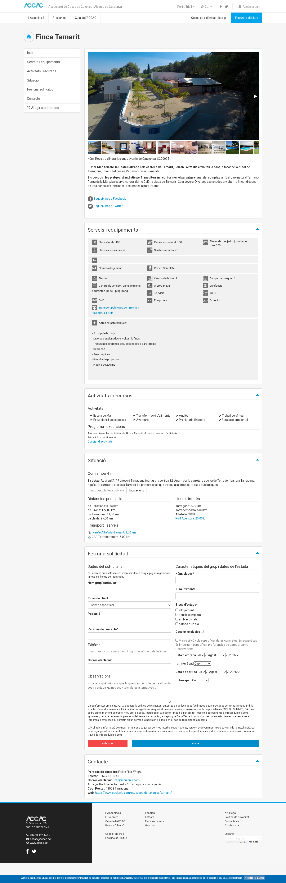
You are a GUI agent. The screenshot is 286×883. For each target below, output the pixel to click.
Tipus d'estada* (186, 604)
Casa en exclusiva (187, 631)
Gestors (150, 825)
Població (94, 613)
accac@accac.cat (41, 839)
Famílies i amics (154, 821)
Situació (33, 80)
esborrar (107, 743)
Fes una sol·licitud (246, 17)
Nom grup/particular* (103, 582)
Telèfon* (94, 644)
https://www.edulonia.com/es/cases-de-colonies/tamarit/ (133, 792)
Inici (30, 53)
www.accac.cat (39, 842)
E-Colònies (111, 817)
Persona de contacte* (103, 629)
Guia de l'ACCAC (85, 17)
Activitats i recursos (41, 71)
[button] (255, 96)
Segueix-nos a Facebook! (110, 198)
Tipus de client (98, 598)
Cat (207, 6)
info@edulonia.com (127, 780)
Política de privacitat (237, 817)
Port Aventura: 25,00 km (191, 518)
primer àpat (185, 663)
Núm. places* (184, 573)
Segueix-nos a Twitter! (109, 206)
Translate (252, 841)
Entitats (149, 817)
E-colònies (59, 17)
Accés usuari (250, 6)
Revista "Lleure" (114, 825)
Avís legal (230, 812)
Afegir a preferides (44, 108)
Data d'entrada (185, 655)
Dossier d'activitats (100, 441)
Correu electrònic (100, 660)
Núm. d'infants (185, 589)
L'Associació (36, 17)
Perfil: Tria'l (184, 6)
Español (229, 833)
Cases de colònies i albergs (209, 17)
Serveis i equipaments (43, 62)
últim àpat (184, 680)
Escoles (150, 812)
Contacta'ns (232, 821)
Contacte (33, 99)
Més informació (234, 877)
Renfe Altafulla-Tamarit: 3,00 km (114, 532)
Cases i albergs (114, 833)
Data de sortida (186, 672)
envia (195, 743)
